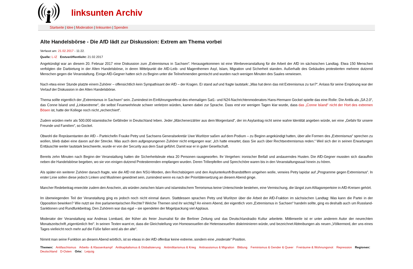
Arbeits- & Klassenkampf (95, 247)
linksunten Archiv (106, 12)
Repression (344, 247)
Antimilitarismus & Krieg (180, 247)
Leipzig (89, 251)
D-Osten (66, 251)
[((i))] (48, 21)
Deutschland (48, 251)
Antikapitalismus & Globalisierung (138, 247)
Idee (70, 27)
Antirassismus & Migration (216, 247)
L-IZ (54, 57)
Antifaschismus (66, 247)
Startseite (57, 27)
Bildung (242, 247)
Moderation (84, 27)
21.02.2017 (66, 51)
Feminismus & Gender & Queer (272, 247)
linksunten (103, 27)
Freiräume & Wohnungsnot (314, 247)
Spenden (121, 27)
